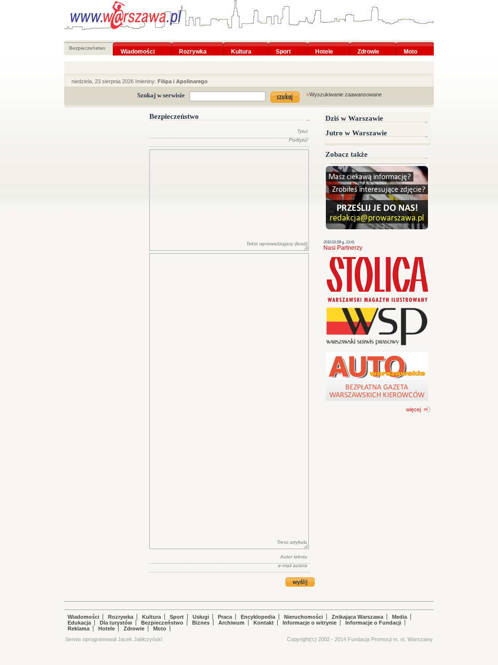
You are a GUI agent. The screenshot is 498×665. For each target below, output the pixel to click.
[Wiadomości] (138, 45)
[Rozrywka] (193, 45)
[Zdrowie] (368, 45)
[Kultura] (241, 45)
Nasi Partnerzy (342, 247)
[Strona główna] (126, 15)
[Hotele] (324, 45)
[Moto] (410, 45)
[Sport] (283, 45)
